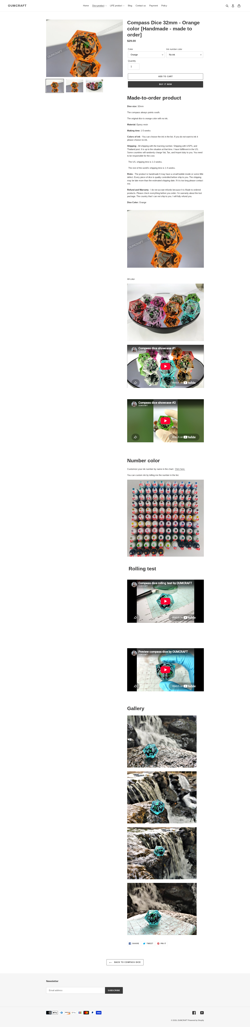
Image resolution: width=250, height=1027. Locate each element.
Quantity (132, 61)
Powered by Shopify (196, 1020)
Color (130, 49)
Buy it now (165, 84)
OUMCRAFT (17, 5)
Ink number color (174, 49)
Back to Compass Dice (127, 962)
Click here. (180, 469)
